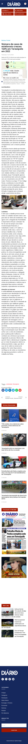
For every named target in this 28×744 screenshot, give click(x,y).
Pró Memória (5, 713)
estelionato (9, 384)
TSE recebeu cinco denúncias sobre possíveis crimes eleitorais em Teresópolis (12, 425)
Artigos (3, 692)
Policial (8, 40)
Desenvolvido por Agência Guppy (14, 740)
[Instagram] (6, 679)
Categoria (4, 695)
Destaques (4, 698)
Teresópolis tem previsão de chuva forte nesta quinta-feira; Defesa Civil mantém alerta (14, 497)
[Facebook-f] (2, 679)
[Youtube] (13, 679)
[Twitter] (10, 679)
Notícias (3, 40)
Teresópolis (16, 384)
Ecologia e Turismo (6, 703)
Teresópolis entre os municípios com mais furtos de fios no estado (12, 449)
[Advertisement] (14, 27)
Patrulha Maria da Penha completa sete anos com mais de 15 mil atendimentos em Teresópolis (13, 472)
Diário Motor (5, 700)
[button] (25, 4)
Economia (4, 705)
